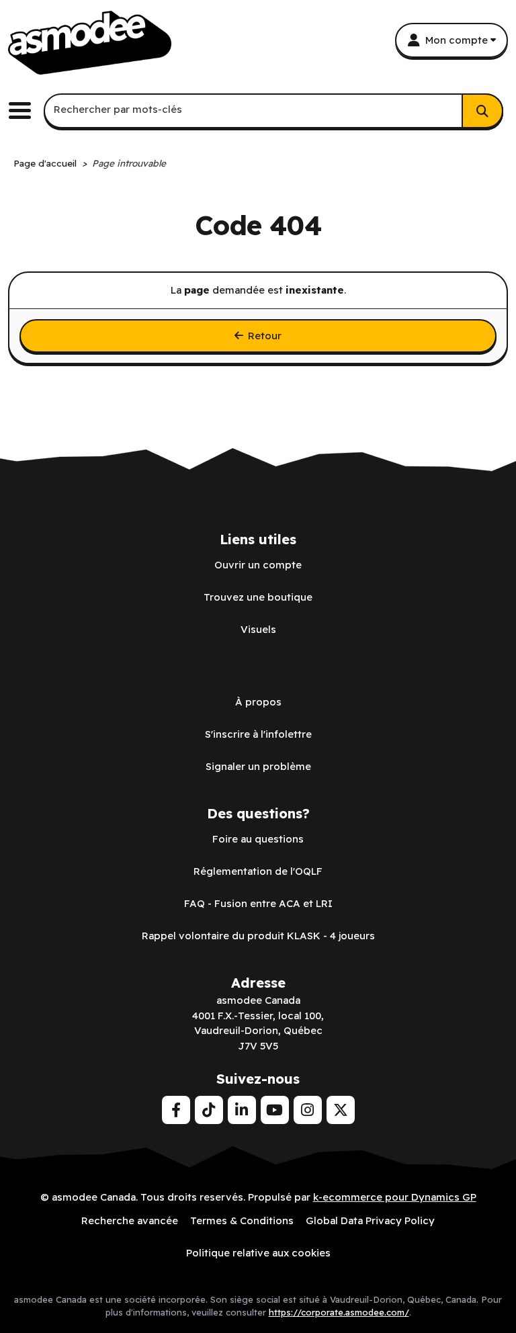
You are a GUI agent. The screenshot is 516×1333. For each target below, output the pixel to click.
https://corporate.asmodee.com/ (339, 1312)
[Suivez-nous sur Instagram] (308, 1110)
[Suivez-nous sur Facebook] (176, 1110)
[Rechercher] (482, 110)
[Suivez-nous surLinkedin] (242, 1110)
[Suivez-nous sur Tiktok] (209, 1110)
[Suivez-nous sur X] (341, 1110)
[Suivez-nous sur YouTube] (275, 1110)
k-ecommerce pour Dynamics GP (394, 1197)
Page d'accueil (45, 163)
